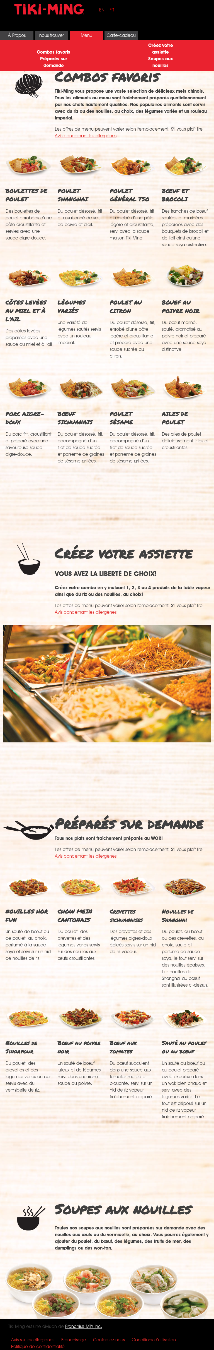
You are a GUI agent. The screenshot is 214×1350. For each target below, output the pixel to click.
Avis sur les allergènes (32, 1339)
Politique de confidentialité (38, 1346)
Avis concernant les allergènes (85, 135)
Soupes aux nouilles (160, 62)
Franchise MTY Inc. (83, 1326)
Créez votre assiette (160, 49)
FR (112, 10)
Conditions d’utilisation (154, 1339)
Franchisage (73, 1339)
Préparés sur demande (53, 62)
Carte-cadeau (121, 35)
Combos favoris (53, 52)
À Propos (17, 35)
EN (101, 10)
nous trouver (51, 35)
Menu (86, 35)
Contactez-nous (109, 1339)
